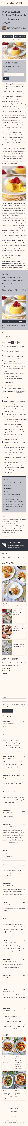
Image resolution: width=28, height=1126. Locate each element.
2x (16, 342)
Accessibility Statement (12, 1122)
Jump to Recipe (7, 36)
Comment (5, 673)
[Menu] (1, 2)
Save (6, 78)
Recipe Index (9, 8)
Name (4, 697)
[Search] (26, 2)
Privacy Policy (5, 1122)
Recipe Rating (6, 668)
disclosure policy (21, 39)
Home (3, 8)
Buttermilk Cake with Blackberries (14, 606)
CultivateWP (23, 1122)
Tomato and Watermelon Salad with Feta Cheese (7, 1096)
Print (20, 321)
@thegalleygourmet (18, 545)
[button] (13, 27)
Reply (23, 721)
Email (6, 71)
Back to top (15, 1108)
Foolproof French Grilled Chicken (7, 1061)
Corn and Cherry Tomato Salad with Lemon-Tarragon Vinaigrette (20, 1063)
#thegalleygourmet (15, 547)
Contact (14, 1116)
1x (12, 342)
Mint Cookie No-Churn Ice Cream (18, 645)
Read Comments (20, 36)
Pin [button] (8, 321)
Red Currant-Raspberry (15, 240)
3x (19, 342)
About (14, 1114)
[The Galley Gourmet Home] (15, 3)
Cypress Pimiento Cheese (18, 1095)
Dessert (16, 8)
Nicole (10, 27)
